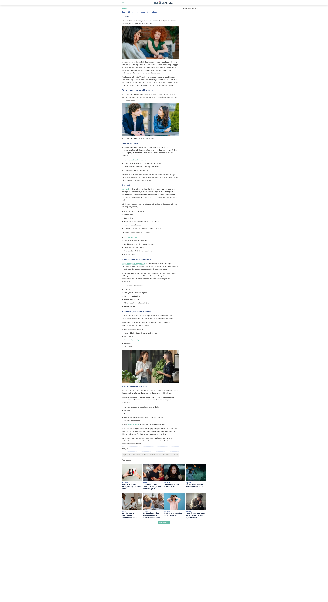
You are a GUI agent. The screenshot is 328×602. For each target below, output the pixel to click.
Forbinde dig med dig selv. (133, 340)
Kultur (145, 482)
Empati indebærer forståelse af (133, 263)
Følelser (145, 511)
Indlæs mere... (164, 522)
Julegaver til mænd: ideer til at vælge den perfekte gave (152, 486)
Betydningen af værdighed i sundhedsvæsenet (129, 515)
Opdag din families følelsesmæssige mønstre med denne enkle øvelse (151, 515)
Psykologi (167, 482)
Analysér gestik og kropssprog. (135, 160)
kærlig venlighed (133, 424)
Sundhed (188, 511)
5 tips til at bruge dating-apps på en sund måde (132, 486)
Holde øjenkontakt (130, 237)
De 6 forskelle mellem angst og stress (173, 514)
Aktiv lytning (126, 189)
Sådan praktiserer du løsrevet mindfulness (194, 485)
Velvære (188, 482)
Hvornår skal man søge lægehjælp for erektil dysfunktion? (195, 515)
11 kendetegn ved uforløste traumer (171, 485)
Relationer (124, 8)
